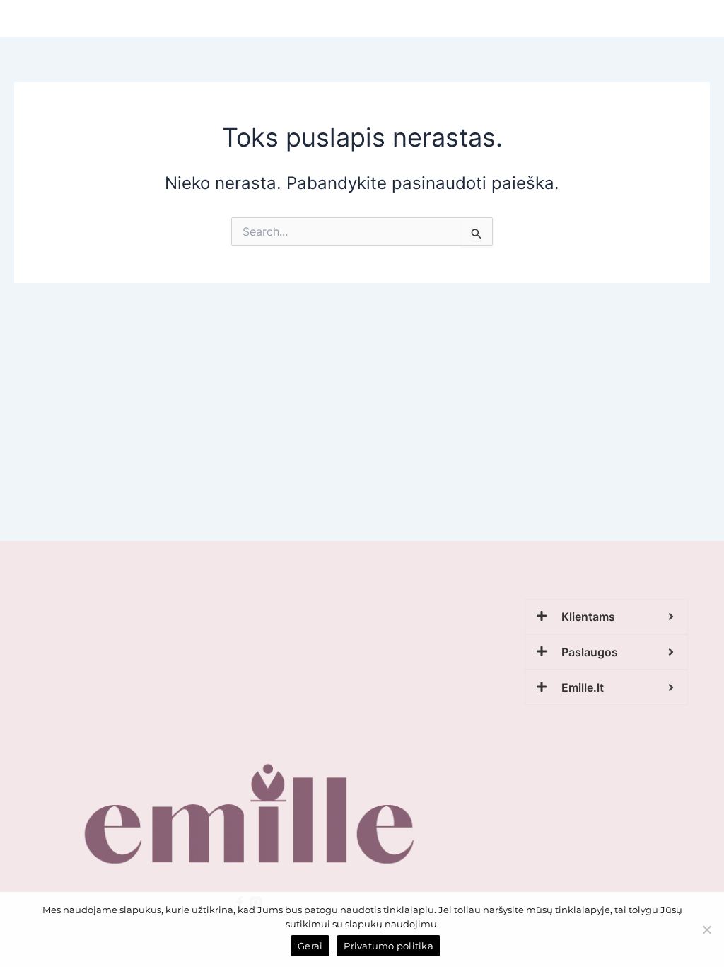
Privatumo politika (388, 945)
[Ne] (706, 929)
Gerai (310, 945)
